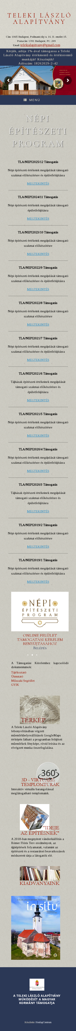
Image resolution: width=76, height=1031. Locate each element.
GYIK (15, 684)
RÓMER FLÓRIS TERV (63, 70)
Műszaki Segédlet (23, 680)
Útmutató (17, 676)
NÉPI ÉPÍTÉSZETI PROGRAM (65, 74)
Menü (34, 100)
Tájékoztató (18, 672)
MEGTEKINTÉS (38, 183)
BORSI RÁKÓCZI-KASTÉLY (65, 72)
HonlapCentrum (44, 1022)
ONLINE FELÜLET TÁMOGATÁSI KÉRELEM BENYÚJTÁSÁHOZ (40, 641)
